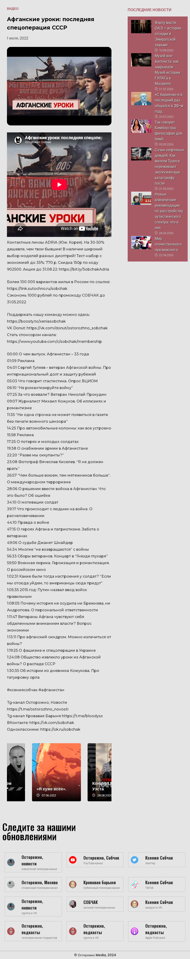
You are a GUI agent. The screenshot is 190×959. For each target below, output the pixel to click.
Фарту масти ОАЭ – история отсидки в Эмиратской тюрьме (168, 34)
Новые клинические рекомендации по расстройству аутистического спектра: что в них (169, 211)
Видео (13, 8)
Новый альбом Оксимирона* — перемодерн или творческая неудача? (31, 772)
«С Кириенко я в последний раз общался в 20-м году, (169, 103)
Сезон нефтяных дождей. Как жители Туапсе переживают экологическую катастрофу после (169, 166)
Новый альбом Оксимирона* (27, 786)
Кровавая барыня (99, 882)
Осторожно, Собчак (101, 858)
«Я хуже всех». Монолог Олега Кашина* (87, 772)
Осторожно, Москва (40, 882)
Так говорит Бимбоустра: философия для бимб (168, 131)
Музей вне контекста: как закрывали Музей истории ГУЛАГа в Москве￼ (167, 69)
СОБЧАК (90, 902)
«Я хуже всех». (82, 789)
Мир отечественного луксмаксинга (168, 244)
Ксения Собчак (159, 858)
